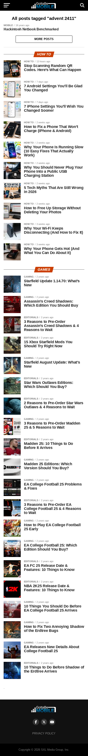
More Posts (44, 39)
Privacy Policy (44, 733)
